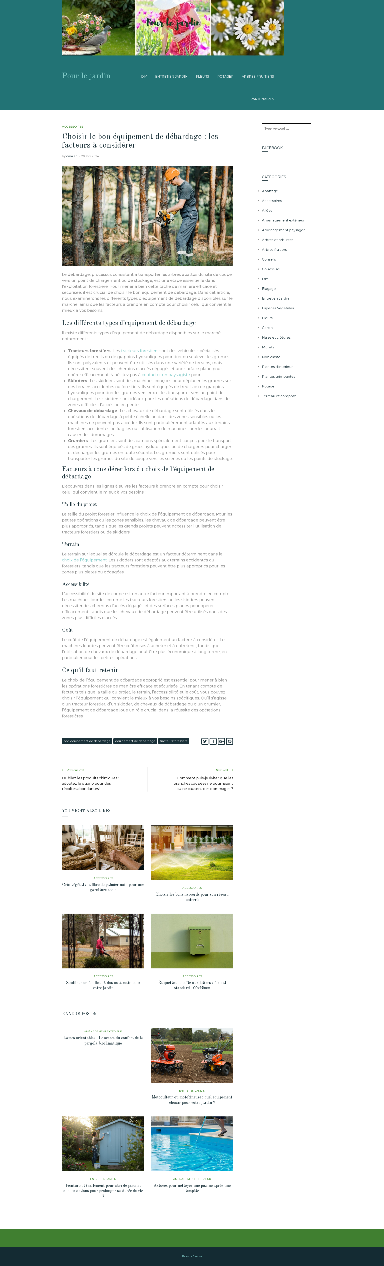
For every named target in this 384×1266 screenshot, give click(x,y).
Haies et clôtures (276, 337)
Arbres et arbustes (277, 240)
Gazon (267, 328)
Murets (268, 347)
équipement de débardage (135, 741)
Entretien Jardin (171, 77)
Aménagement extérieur (103, 1031)
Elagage (269, 288)
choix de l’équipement (84, 560)
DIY (144, 77)
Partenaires (262, 99)
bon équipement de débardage (87, 741)
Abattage (270, 191)
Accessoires (72, 126)
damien (71, 156)
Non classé (271, 357)
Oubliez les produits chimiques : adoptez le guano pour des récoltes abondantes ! (90, 783)
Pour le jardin (86, 76)
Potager (225, 77)
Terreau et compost (279, 396)
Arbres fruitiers (258, 77)
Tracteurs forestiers (173, 741)
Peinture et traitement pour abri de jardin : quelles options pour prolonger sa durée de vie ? (103, 1191)
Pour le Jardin (192, 1256)
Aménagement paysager (283, 230)
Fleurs (202, 77)
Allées (267, 210)
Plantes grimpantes (278, 376)
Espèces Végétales (278, 308)
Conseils (269, 259)
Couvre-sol (271, 269)
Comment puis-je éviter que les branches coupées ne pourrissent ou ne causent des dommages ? (203, 783)
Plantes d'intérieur (277, 367)
